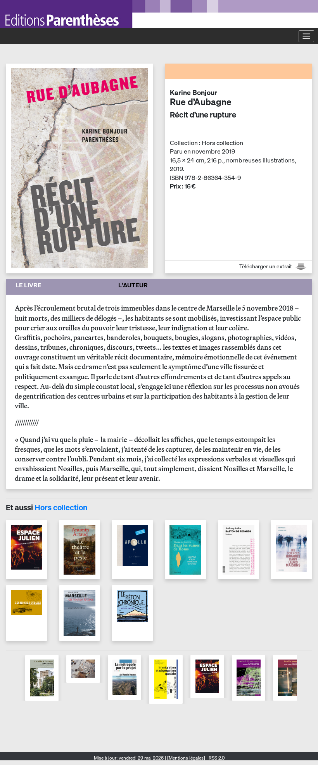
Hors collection (61, 507)
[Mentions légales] (186, 758)
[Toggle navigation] (306, 36)
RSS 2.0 (216, 758)
